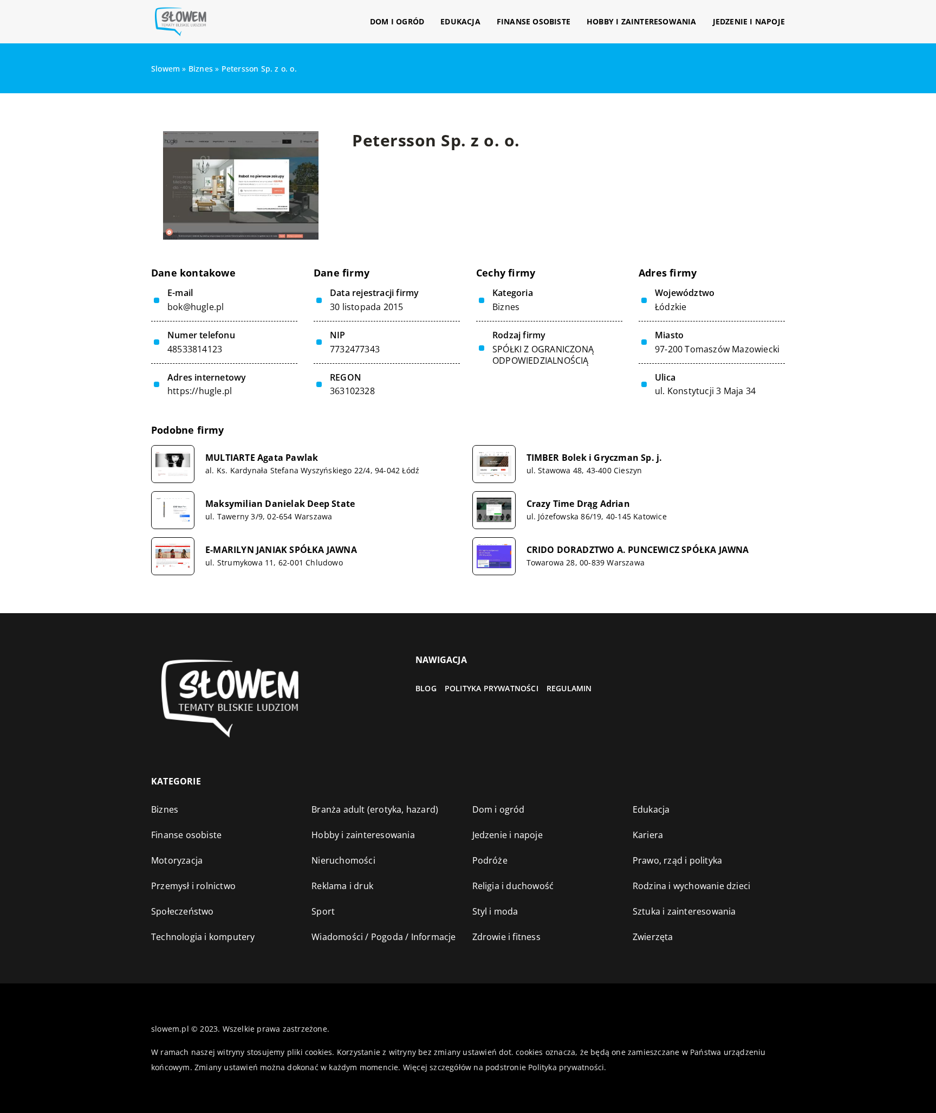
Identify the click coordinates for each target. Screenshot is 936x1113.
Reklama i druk (342, 886)
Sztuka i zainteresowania (684, 911)
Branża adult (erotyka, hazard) (374, 809)
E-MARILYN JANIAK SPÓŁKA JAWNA (281, 550)
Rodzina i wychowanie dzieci (691, 886)
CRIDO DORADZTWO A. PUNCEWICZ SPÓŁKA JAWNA (637, 550)
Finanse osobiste (533, 21)
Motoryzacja (177, 860)
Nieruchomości (343, 860)
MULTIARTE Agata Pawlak (261, 458)
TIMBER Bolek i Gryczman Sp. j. (594, 458)
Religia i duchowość (513, 886)
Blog (426, 688)
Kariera (648, 835)
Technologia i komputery (203, 937)
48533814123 (194, 349)
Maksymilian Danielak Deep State (280, 504)
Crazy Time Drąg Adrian (578, 504)
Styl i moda (495, 911)
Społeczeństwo (182, 911)
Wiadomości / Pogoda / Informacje (383, 937)
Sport (323, 911)
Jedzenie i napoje (749, 21)
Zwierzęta (653, 937)
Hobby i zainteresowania (642, 21)
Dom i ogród (397, 21)
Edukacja (460, 21)
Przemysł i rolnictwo (193, 886)
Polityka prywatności (491, 688)
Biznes (505, 307)
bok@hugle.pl (195, 307)
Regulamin (569, 688)
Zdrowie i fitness (506, 937)
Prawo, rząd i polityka (677, 860)
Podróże (490, 860)
